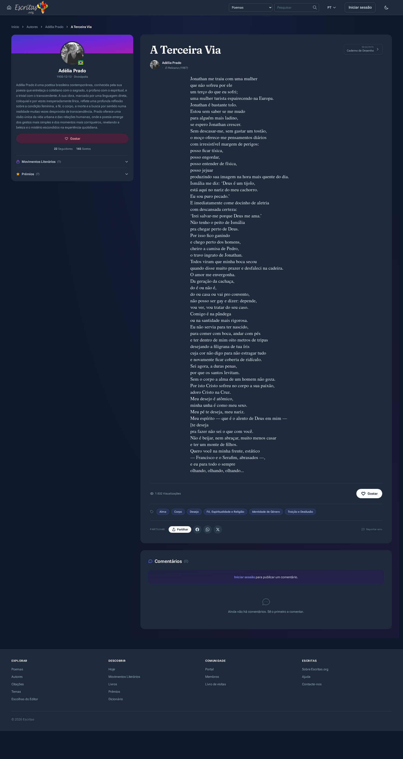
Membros (212, 677)
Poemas (17, 669)
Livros (112, 684)
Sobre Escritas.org (315, 669)
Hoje (111, 669)
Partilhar (182, 529)
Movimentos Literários (124, 677)
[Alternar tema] (386, 7)
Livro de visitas (215, 684)
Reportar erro (374, 529)
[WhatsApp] (207, 529)
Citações (17, 684)
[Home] (9, 7)
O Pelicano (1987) (176, 68)
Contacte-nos (312, 684)
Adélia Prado (54, 27)
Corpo (178, 511)
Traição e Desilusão (300, 511)
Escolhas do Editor (24, 699)
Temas (16, 691)
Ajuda (306, 677)
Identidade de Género (266, 511)
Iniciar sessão (360, 7)
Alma (163, 511)
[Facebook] (197, 529)
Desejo (194, 511)
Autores (32, 27)
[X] (218, 529)
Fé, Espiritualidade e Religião (225, 511)
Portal (209, 669)
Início (15, 27)
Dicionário (115, 699)
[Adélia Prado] (154, 65)
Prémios (114, 691)
